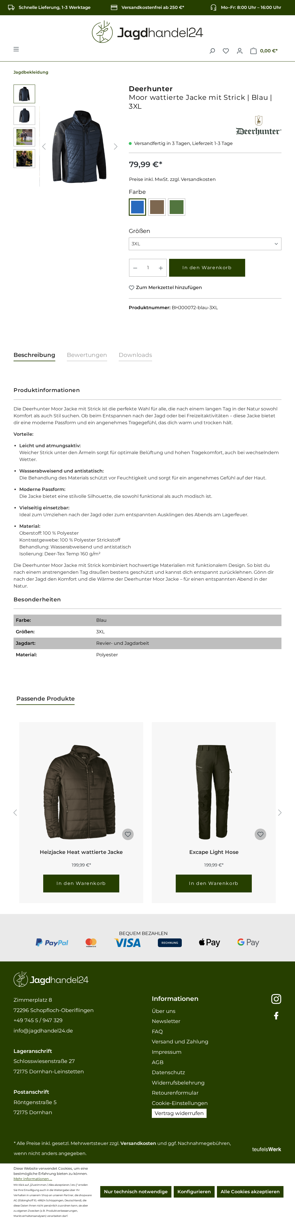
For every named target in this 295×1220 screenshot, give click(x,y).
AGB (158, 1062)
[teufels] (266, 1148)
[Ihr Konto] (240, 51)
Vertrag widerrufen (179, 1113)
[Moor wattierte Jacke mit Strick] (79, 146)
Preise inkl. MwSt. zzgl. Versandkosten (172, 179)
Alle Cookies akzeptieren (250, 1191)
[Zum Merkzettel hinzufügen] (128, 834)
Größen (139, 230)
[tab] (34, 355)
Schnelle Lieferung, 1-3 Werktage (54, 7)
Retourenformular (175, 1093)
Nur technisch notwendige (136, 1191)
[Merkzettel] (226, 51)
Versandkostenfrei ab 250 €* (153, 7)
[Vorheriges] (43, 146)
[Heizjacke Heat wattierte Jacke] (81, 792)
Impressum (166, 1052)
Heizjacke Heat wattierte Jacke (81, 852)
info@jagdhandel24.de (43, 1031)
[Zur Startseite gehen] (147, 31)
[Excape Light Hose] (214, 792)
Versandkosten (138, 1143)
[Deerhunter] (258, 124)
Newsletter (166, 1021)
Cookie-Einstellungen (180, 1103)
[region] (66, 146)
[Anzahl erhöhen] (161, 268)
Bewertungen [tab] (87, 354)
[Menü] (16, 51)
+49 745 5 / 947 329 (38, 1020)
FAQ (157, 1031)
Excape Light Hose (214, 852)
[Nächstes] (115, 146)
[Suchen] (212, 51)
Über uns (163, 1011)
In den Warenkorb (207, 267)
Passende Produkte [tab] (45, 698)
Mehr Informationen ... (33, 1179)
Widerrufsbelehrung (178, 1083)
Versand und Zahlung (180, 1042)
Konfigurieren (194, 1191)
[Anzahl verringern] (135, 268)
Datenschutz (168, 1072)
